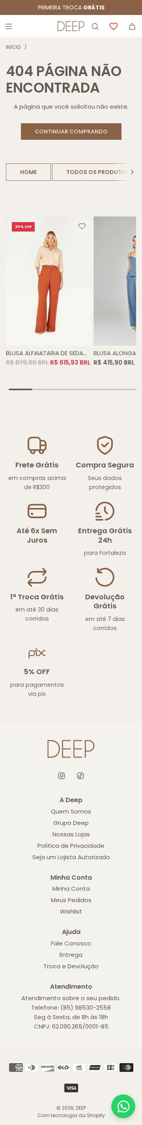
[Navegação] (8, 26)
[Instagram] (61, 775)
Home (28, 172)
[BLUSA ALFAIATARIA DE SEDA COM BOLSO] (49, 281)
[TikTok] (80, 775)
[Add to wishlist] (82, 226)
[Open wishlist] (114, 26)
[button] (132, 172)
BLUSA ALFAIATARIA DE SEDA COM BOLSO (44, 353)
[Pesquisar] (95, 26)
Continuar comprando (71, 131)
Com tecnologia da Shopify (71, 1115)
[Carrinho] (132, 26)
